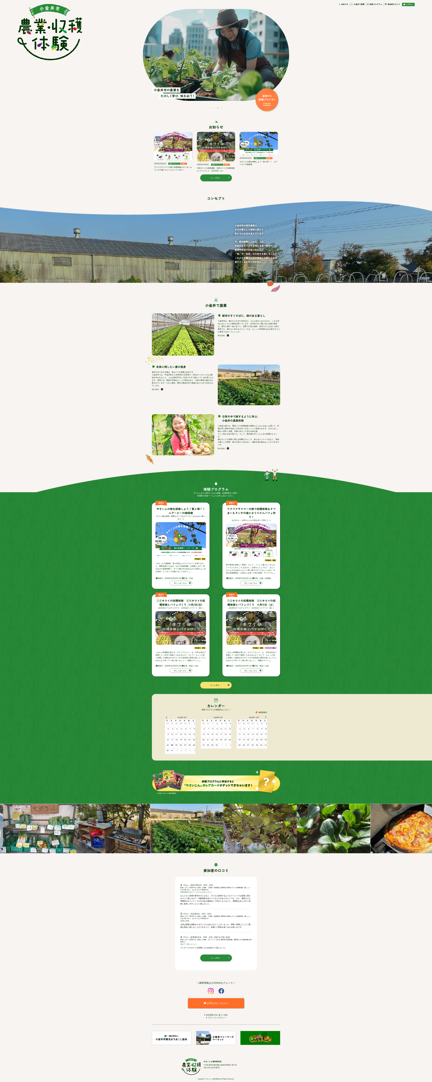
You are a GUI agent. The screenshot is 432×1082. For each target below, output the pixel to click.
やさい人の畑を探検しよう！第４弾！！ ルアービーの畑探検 (182, 511)
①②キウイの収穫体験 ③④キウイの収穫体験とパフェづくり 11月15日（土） (251, 603)
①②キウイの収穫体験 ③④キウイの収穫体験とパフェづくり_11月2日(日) (180, 603)
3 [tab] (218, 108)
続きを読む (221, 335)
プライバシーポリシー (217, 1018)
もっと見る (215, 178)
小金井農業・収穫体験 (49, 32)
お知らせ (344, 4)
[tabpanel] (216, 57)
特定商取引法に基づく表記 (217, 1015)
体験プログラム (375, 4)
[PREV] (167, 717)
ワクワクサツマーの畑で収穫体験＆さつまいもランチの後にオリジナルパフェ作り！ (251, 513)
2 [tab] (214, 108)
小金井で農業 (359, 4)
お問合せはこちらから (217, 1003)
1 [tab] (211, 108)
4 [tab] (221, 108)
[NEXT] (265, 717)
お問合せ (409, 4)
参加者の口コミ (394, 4)
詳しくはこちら (180, 583)
